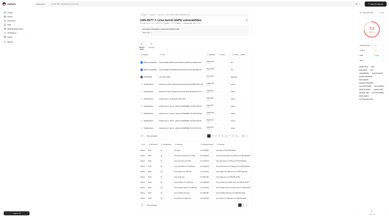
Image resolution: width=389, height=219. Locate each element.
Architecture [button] (167, 144)
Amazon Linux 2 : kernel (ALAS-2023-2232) (172, 99)
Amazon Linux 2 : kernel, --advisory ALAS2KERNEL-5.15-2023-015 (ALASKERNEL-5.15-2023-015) (188, 113)
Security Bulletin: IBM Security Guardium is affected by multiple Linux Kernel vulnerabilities (186, 62)
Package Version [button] (207, 144)
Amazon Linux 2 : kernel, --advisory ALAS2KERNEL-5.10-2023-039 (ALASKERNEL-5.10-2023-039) (188, 106)
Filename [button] (221, 144)
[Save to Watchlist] (247, 20)
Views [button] (223, 54)
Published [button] (212, 54)
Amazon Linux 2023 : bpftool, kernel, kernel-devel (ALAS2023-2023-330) (181, 91)
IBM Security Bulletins (150, 62)
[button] (372, 13)
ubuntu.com (188, 23)
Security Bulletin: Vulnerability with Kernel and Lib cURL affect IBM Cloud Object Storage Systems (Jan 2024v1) (192, 69)
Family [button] (236, 54)
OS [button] (144, 144)
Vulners (144, 14)
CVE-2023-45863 (164, 77)
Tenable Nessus (148, 84)
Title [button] (163, 54)
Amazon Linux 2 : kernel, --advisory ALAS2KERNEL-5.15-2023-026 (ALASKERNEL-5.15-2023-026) (188, 121)
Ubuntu (152, 14)
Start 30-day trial (376, 4)
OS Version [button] (154, 144)
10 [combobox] (142, 136)
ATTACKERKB (148, 77)
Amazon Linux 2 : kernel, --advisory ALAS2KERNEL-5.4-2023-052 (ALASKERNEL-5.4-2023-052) (188, 128)
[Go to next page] (246, 136)
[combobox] (195, 4)
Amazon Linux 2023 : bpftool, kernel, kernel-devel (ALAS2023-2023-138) (181, 84)
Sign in (15, 213)
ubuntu (178, 23)
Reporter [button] (145, 54)
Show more (146, 32)
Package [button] (179, 144)
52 (243, 136)
